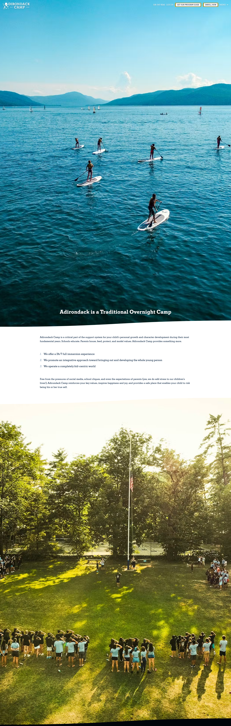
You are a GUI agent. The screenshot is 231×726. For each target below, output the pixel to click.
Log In (169, 5)
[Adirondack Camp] (16, 6)
